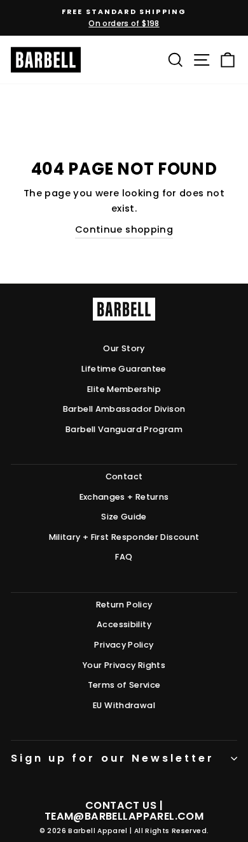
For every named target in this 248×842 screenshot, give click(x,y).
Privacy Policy (123, 644)
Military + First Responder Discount (124, 537)
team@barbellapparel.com (124, 816)
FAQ (123, 556)
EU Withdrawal (124, 705)
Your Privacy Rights (124, 665)
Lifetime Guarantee (124, 368)
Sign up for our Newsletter (112, 758)
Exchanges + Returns (124, 496)
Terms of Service (124, 684)
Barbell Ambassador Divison (124, 408)
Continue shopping (124, 229)
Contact (124, 476)
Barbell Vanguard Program (124, 429)
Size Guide (124, 516)
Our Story (123, 348)
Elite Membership (124, 389)
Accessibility (124, 624)
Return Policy (124, 604)
